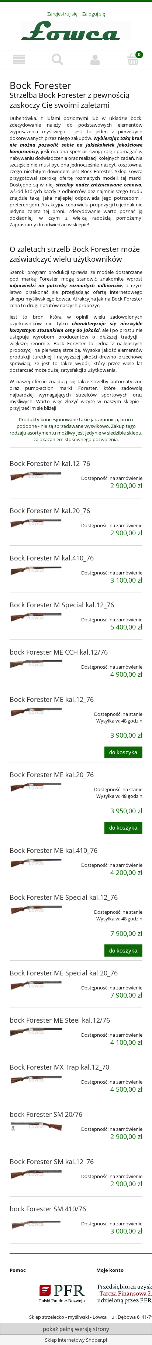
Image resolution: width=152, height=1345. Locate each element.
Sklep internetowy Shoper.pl (76, 1340)
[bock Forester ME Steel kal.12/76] (36, 1032)
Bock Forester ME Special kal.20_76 (64, 972)
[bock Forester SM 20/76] (36, 1126)
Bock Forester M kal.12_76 (50, 463)
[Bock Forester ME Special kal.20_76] (36, 985)
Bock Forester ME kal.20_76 (52, 774)
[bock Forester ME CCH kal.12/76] (36, 664)
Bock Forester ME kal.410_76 (53, 850)
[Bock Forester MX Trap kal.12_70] (36, 1079)
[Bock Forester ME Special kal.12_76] (36, 910)
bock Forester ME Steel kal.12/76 (60, 1020)
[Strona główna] (76, 29)
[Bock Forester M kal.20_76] (36, 523)
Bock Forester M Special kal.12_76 (62, 604)
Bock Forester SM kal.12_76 (52, 1161)
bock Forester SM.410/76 (48, 1208)
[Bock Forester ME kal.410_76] (36, 863)
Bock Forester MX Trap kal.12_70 (59, 1067)
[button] (19, 59)
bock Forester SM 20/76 (46, 1114)
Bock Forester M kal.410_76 (52, 557)
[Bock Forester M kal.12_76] (36, 476)
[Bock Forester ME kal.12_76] (36, 712)
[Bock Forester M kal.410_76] (36, 570)
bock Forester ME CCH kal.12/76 (59, 652)
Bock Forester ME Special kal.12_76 (64, 897)
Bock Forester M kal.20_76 (50, 510)
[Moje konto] (95, 59)
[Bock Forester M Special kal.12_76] (36, 617)
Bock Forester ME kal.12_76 (52, 699)
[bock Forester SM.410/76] (36, 1223)
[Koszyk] (133, 59)
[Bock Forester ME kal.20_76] (36, 787)
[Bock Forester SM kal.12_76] (36, 1174)
